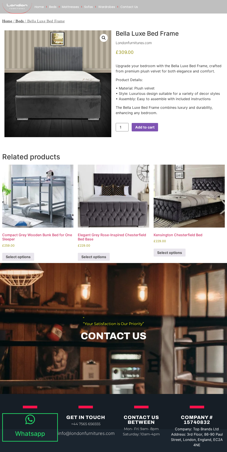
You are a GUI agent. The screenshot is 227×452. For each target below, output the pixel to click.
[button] (104, 38)
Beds (53, 7)
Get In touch (85, 417)
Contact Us (129, 7)
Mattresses (70, 7)
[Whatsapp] (30, 419)
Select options (18, 257)
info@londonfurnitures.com (86, 433)
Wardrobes (106, 7)
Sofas (88, 7)
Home (39, 7)
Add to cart (145, 127)
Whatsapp (30, 433)
